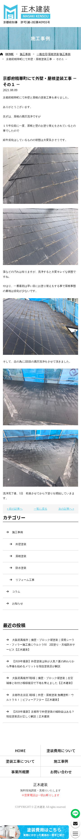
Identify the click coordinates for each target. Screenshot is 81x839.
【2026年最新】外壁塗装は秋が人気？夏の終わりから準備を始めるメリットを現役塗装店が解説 (40, 664)
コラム (16, 591)
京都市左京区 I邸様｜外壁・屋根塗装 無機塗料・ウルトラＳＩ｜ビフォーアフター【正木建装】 (40, 697)
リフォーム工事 (25, 579)
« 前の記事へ (14, 508)
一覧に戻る (40, 508)
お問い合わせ (61, 771)
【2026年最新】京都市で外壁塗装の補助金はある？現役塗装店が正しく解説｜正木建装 (40, 714)
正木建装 (40, 785)
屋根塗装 (53, 54)
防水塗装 (21, 567)
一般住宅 (42, 54)
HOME (9, 54)
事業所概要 (20, 771)
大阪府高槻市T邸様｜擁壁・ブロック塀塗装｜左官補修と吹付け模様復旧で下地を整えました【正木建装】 (40, 680)
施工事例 (25, 54)
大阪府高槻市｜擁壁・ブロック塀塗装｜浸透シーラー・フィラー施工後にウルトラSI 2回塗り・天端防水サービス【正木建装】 (40, 644)
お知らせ (17, 603)
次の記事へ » (66, 508)
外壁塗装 (21, 544)
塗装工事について (20, 761)
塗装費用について (61, 750)
